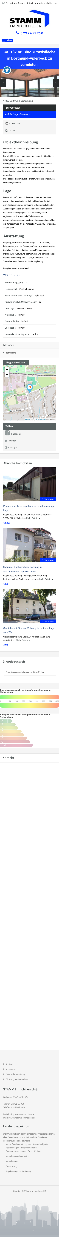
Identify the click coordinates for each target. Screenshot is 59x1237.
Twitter (12, 440)
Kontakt (9, 1064)
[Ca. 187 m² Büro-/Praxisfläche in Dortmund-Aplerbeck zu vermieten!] (29, 388)
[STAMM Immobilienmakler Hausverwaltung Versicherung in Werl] (30, 19)
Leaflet (28, 419)
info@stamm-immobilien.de (42, 3)
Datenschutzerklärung (15, 1074)
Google (13, 447)
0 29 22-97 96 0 (32, 33)
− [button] (7, 374)
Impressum (11, 1069)
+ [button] (7, 369)
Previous (3, 83)
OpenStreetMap (40, 419)
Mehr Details (32, 518)
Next (56, 83)
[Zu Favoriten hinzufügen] (3, 73)
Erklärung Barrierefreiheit (17, 1079)
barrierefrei (11, 352)
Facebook (16, 434)
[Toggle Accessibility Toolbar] (7, 70)
